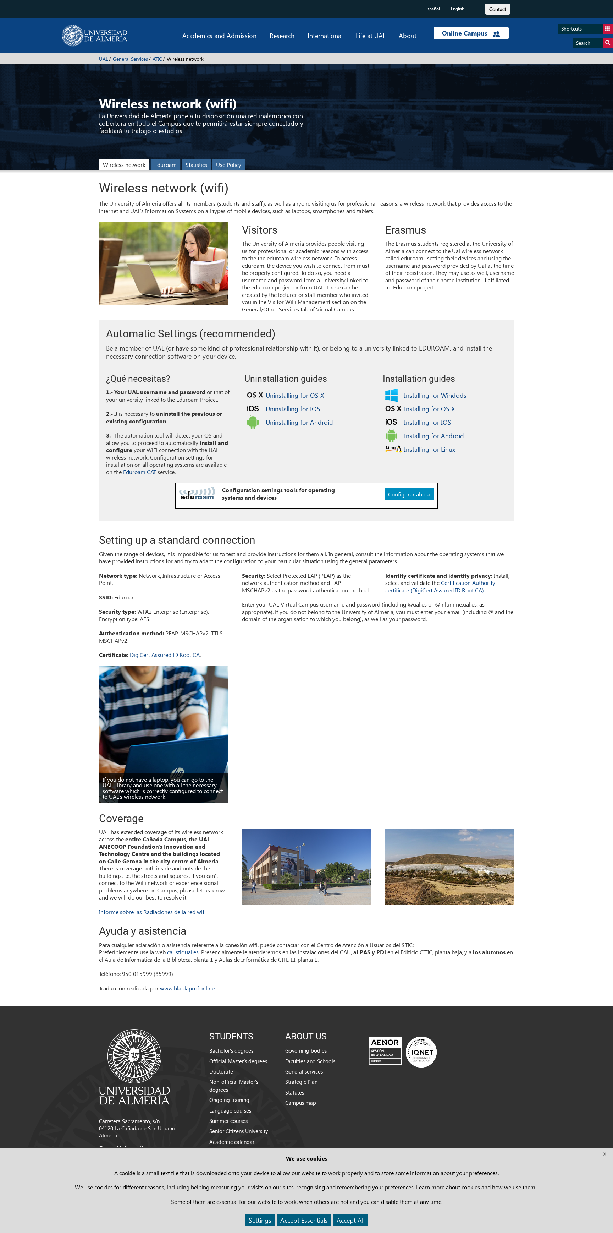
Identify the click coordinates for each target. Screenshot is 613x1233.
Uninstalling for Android (299, 422)
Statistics (196, 164)
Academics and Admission (219, 35)
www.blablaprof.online (187, 988)
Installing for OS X (429, 408)
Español (432, 8)
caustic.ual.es (183, 952)
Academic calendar (231, 1141)
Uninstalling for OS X (295, 395)
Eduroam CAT (139, 472)
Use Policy (228, 164)
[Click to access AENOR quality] (403, 1051)
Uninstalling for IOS (293, 408)
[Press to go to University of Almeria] (134, 1066)
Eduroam (165, 164)
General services (304, 1071)
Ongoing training (229, 1099)
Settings (260, 1220)
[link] (497, 8)
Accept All (351, 1220)
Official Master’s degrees (238, 1061)
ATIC (157, 58)
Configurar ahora (409, 494)
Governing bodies (306, 1050)
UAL (103, 58)
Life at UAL (371, 35)
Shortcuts (571, 28)
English (457, 8)
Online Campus (465, 33)
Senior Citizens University (238, 1131)
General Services (130, 58)
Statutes (294, 1092)
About (407, 35)
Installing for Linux (429, 449)
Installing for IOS (427, 422)
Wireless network (124, 164)
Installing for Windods (435, 395)
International (325, 35)
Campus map (300, 1102)
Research (282, 35)
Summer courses (228, 1120)
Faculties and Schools (310, 1061)
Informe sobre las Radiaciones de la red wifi (152, 912)
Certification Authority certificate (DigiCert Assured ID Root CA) (440, 586)
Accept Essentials (304, 1220)
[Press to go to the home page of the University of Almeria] (94, 35)
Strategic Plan (301, 1081)
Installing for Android (434, 435)
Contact (497, 9)
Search (583, 42)
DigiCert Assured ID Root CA (165, 654)
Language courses (230, 1110)
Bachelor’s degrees (231, 1050)
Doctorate (221, 1071)
